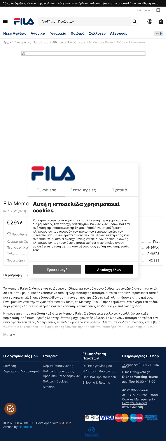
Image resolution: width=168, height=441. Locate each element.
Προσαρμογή (57, 270)
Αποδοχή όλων (109, 270)
